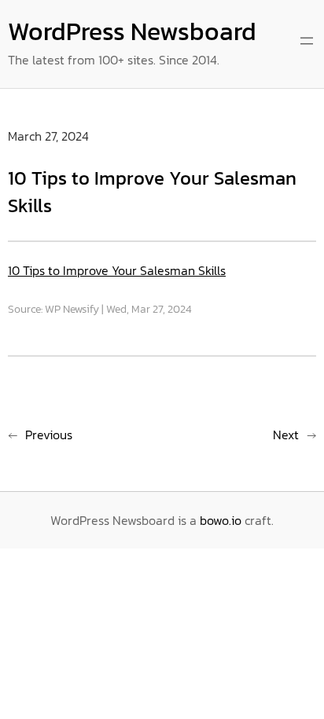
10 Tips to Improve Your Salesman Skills (117, 270)
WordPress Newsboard (132, 31)
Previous (48, 434)
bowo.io (220, 520)
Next (286, 434)
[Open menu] (306, 40)
